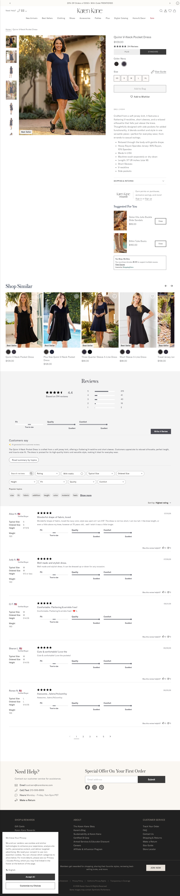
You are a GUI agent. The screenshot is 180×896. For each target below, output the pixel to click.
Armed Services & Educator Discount (91, 841)
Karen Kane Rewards (25, 830)
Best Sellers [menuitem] (47, 18)
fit (19, 495)
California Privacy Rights (96, 881)
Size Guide (148, 845)
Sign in (139, 198)
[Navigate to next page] (110, 736)
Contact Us (148, 834)
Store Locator (149, 849)
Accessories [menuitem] (85, 18)
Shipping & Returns (123, 181)
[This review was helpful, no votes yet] (163, 548)
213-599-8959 (37, 790)
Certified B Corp (81, 837)
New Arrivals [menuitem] (31, 18)
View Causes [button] (120, 264)
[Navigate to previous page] (69, 736)
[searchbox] (19, 473)
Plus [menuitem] (108, 18)
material (65, 495)
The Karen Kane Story (84, 826)
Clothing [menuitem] (61, 18)
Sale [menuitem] (152, 18)
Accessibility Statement (59, 881)
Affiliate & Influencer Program (88, 849)
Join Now (156, 867)
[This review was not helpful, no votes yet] (168, 548)
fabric (26, 495)
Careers (77, 845)
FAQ (145, 830)
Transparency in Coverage (120, 881)
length (47, 495)
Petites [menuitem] (98, 18)
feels (75, 495)
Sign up (148, 198)
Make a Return (150, 841)
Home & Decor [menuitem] (139, 18)
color (55, 495)
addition (36, 495)
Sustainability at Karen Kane (87, 834)
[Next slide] (170, 3)
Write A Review (161, 431)
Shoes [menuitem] (72, 18)
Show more (86, 495)
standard (153, 52)
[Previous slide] (10, 3)
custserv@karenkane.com (39, 785)
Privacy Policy (77, 881)
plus (127, 52)
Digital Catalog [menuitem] (121, 18)
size (12, 495)
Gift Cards (20, 826)
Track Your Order (151, 826)
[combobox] (47, 473)
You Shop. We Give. (122, 259)
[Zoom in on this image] (62, 85)
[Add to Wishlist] (101, 38)
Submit (151, 779)
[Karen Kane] (90, 10)
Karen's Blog (80, 830)
